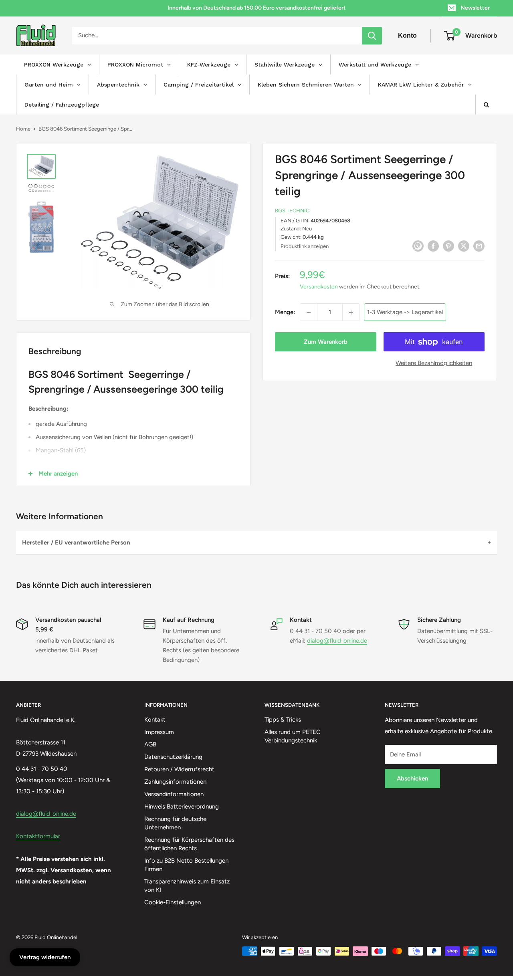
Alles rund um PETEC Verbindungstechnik (293, 736)
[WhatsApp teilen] (418, 245)
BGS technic (292, 211)
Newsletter (475, 7)
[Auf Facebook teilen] (433, 245)
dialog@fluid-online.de (337, 640)
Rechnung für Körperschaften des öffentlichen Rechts (189, 844)
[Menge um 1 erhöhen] (351, 312)
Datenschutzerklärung (173, 756)
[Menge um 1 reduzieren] (308, 312)
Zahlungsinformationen (175, 781)
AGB (150, 744)
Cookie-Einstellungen (172, 902)
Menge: (285, 312)
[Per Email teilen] (479, 245)
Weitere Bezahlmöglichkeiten (434, 363)
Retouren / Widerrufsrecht (179, 769)
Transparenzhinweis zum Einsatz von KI (187, 885)
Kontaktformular (38, 836)
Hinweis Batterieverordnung (181, 806)
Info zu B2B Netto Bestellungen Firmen (186, 865)
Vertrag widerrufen (45, 957)
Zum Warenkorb (325, 342)
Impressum (159, 732)
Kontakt (155, 719)
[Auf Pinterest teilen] (448, 245)
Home (23, 129)
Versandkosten (319, 287)
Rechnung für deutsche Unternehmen (175, 823)
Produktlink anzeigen (305, 246)
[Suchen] (372, 35)
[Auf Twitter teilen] (463, 245)
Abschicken (412, 778)
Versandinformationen (174, 794)
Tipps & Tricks (283, 719)
